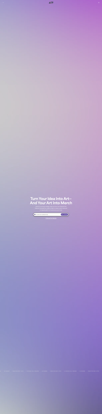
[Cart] (99, 2)
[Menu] (3, 2)
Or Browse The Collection (51, 218)
